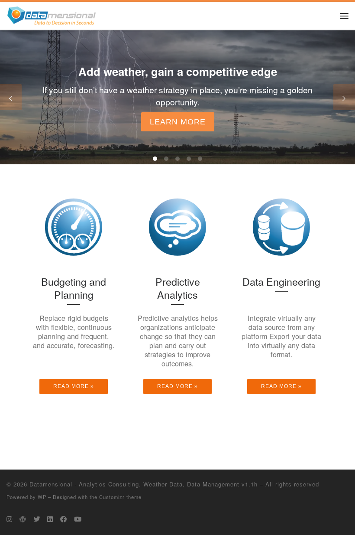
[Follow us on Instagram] (9, 519)
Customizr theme (120, 496)
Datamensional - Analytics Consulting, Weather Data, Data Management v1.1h (143, 484)
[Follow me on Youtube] (77, 519)
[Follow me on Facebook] (63, 519)
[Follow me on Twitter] (36, 519)
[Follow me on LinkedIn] (50, 519)
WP (42, 496)
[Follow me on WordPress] (22, 519)
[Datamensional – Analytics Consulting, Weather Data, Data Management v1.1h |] (51, 14)
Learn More (178, 121)
